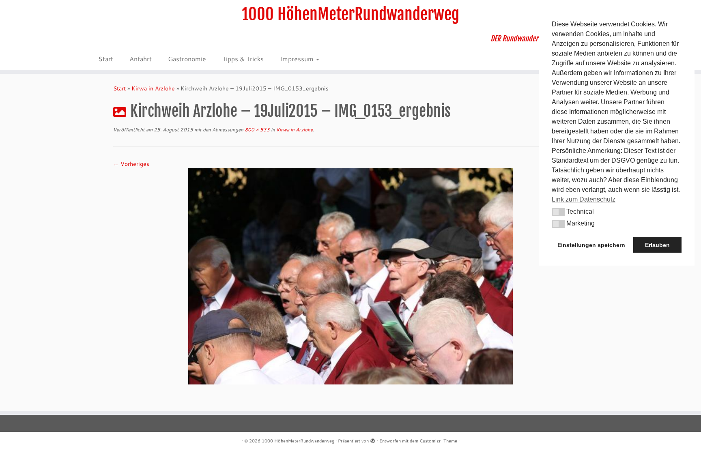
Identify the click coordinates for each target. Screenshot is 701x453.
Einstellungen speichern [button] (591, 245)
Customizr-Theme (438, 441)
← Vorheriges (131, 164)
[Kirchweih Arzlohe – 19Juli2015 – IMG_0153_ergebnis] (350, 276)
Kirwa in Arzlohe (153, 88)
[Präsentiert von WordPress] (373, 439)
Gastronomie (187, 58)
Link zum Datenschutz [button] (583, 199)
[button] (558, 212)
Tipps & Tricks (243, 58)
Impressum (297, 58)
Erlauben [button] (657, 245)
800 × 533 (256, 129)
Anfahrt (140, 58)
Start (105, 58)
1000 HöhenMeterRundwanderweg (350, 14)
